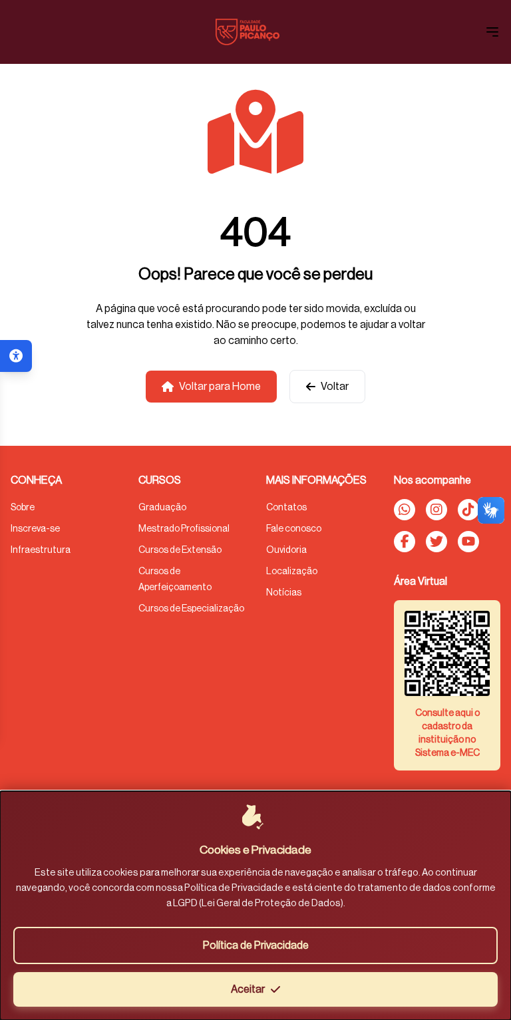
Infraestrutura (41, 550)
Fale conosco (293, 529)
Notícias (283, 592)
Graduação (162, 507)
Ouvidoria (286, 550)
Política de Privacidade (256, 945)
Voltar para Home (220, 386)
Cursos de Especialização (191, 608)
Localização (291, 571)
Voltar (335, 386)
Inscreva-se (35, 529)
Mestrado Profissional (184, 529)
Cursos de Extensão (180, 550)
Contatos (286, 507)
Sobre (23, 507)
